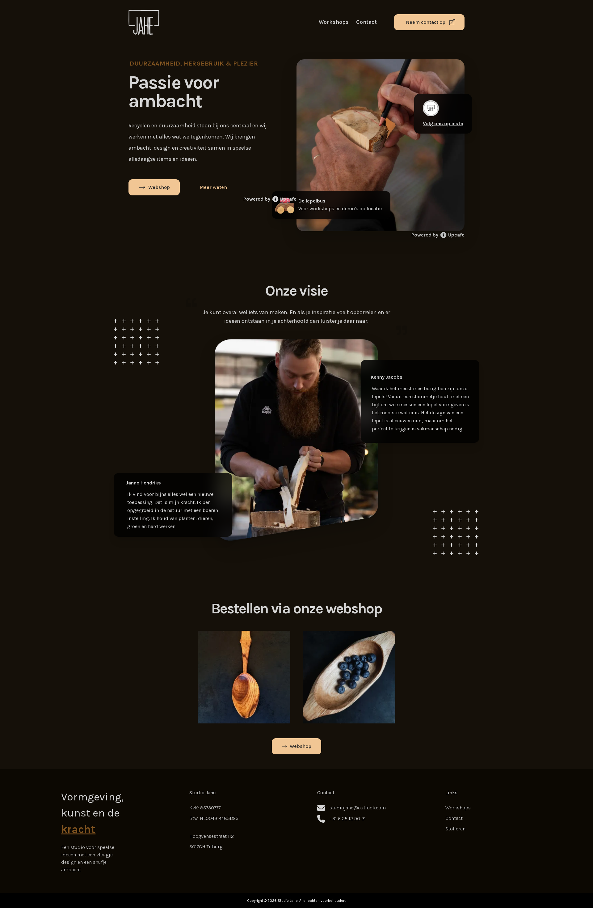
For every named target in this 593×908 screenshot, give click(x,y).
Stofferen (455, 829)
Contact (366, 22)
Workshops (334, 22)
